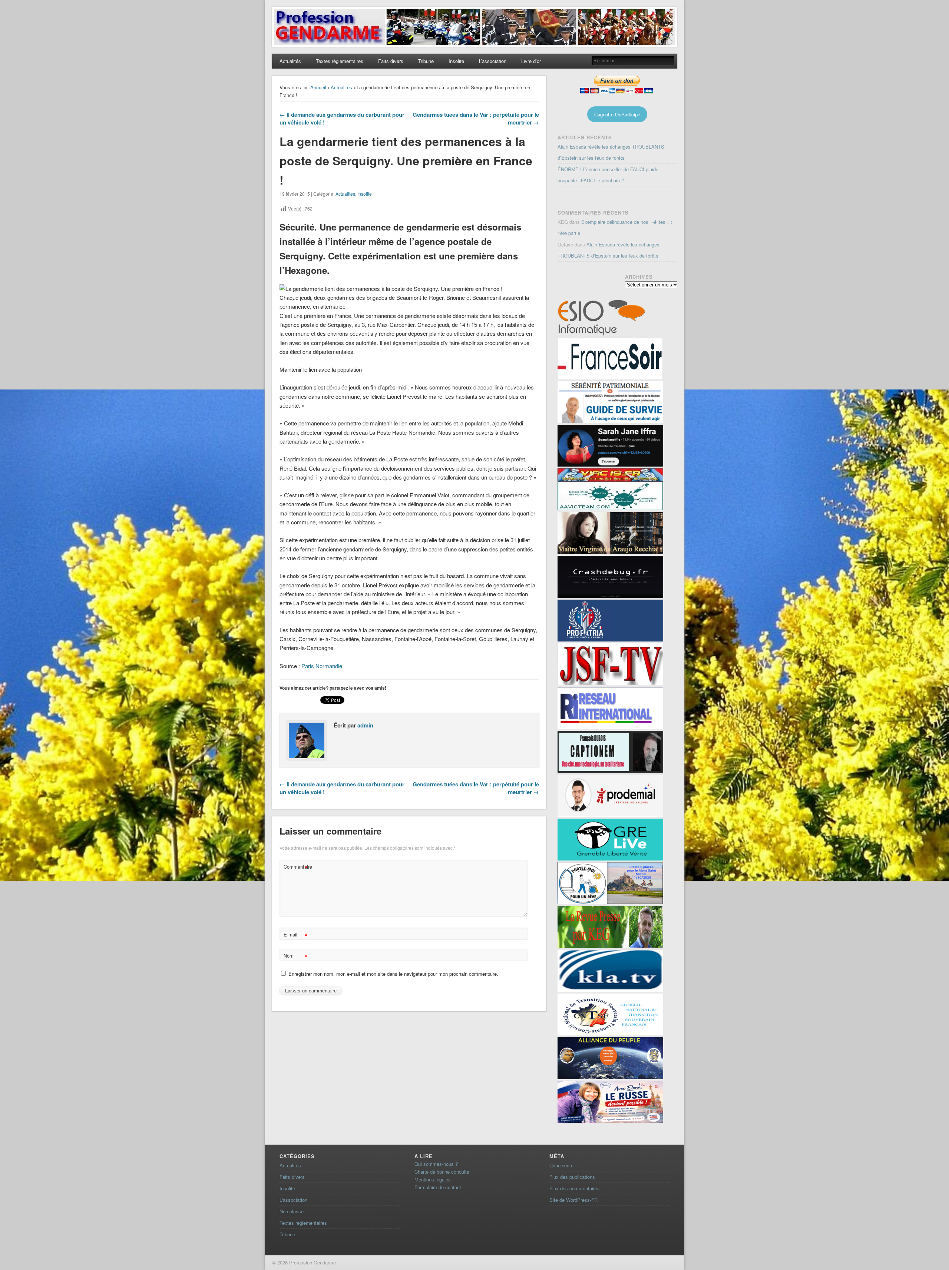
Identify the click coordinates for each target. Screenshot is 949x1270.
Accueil (318, 87)
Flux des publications (572, 1176)
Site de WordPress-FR (573, 1199)
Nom (296, 956)
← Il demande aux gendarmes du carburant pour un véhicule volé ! (342, 118)
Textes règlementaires (339, 60)
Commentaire (297, 867)
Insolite (456, 60)
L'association (293, 1199)
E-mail (296, 935)
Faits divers (390, 60)
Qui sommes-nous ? (436, 1163)
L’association (492, 60)
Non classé (292, 1211)
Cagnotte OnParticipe (617, 114)
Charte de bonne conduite (441, 1171)
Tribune (426, 60)
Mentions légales (432, 1179)
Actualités (290, 60)
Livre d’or (531, 60)
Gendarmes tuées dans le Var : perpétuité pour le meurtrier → (476, 118)
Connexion (560, 1165)
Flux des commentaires (574, 1188)
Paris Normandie (321, 666)
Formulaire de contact (437, 1187)
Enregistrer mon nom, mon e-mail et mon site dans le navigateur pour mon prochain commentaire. (393, 973)
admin (365, 725)
